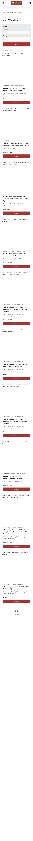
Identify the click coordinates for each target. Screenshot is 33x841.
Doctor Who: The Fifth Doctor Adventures (13, 85)
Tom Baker (10, 204)
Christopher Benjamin (8, 316)
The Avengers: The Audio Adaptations (13, 304)
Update (16, 44)
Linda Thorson (18, 428)
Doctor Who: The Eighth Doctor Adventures (14, 251)
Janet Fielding (19, 93)
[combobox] (16, 32)
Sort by (5, 36)
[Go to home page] (16, 3)
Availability (6, 29)
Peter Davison (11, 93)
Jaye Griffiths (18, 258)
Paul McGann (11, 258)
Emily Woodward (20, 314)
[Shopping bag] (29, 3)
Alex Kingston (11, 148)
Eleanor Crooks (18, 204)
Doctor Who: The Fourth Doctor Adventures (14, 194)
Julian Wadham (11, 314)
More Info (16, 102)
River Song (6, 140)
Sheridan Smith (18, 481)
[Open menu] (3, 3)
